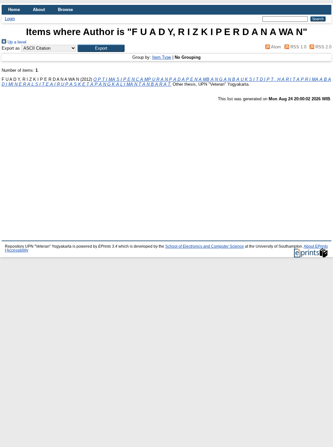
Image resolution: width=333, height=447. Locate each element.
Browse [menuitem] (65, 9)
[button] (101, 48)
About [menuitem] (39, 9)
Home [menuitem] (14, 9)
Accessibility (17, 250)
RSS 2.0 (322, 46)
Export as (11, 48)
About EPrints (316, 246)
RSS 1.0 (297, 46)
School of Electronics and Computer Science (204, 246)
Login (10, 18)
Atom (275, 46)
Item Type (161, 57)
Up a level (16, 42)
